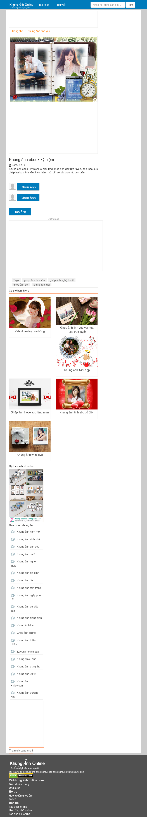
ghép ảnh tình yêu (34, 280)
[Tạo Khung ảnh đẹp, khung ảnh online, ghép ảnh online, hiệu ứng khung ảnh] (21, 4)
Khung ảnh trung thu (28, 666)
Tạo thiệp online (18, 806)
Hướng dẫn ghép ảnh (21, 795)
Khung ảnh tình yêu (27, 546)
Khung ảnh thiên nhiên (23, 642)
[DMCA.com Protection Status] (21, 775)
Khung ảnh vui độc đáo (24, 608)
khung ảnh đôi (42, 284)
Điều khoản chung (19, 784)
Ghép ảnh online (26, 632)
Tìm (131, 4)
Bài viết (61, 4)
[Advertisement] (74, 19)
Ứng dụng (14, 788)
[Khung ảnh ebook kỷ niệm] (53, 69)
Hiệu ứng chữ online (20, 810)
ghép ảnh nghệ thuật (62, 280)
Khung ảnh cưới (25, 554)
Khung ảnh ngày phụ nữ (26, 597)
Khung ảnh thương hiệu (24, 695)
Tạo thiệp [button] (44, 4)
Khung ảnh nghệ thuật (23, 563)
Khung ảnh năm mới (28, 531)
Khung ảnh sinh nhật (28, 539)
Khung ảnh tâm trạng (28, 588)
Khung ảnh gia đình (27, 572)
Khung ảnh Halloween (20, 683)
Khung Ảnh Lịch (25, 625)
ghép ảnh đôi (20, 284)
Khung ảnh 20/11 (26, 674)
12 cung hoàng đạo (27, 651)
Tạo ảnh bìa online (19, 814)
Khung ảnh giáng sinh (29, 618)
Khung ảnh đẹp (25, 580)
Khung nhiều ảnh (26, 659)
